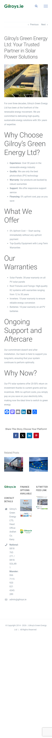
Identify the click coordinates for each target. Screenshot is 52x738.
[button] (6, 464)
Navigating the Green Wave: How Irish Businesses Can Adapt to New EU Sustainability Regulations (38, 464)
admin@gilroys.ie (12, 599)
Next (43, 24)
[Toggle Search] (36, 6)
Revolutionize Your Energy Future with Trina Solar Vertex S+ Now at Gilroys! (13, 464)
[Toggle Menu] (46, 6)
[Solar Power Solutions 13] (26, 80)
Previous (34, 24)
